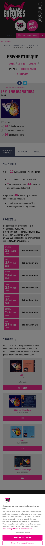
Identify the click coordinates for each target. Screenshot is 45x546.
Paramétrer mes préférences (22, 543)
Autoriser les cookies (22, 537)
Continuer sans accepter (22, 532)
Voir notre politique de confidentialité (17, 529)
